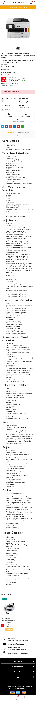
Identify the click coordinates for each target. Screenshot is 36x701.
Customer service (18, 667)
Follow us (18, 677)
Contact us (18, 672)
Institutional (18, 661)
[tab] (11, 132)
